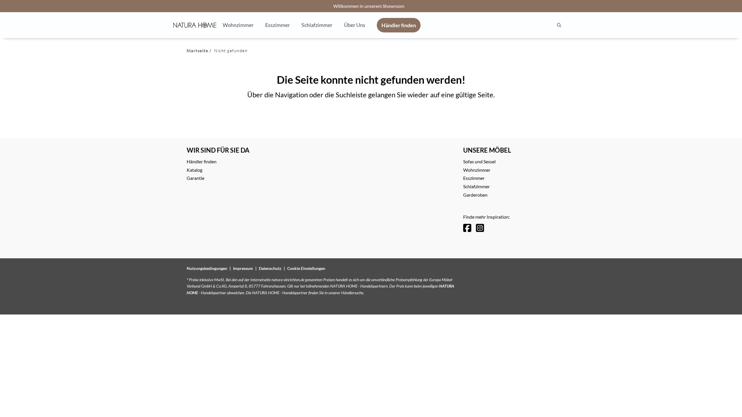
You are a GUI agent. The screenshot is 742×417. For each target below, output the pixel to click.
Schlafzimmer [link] (476, 186)
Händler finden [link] (202, 161)
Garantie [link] (195, 178)
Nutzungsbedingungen (207, 268)
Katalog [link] (194, 170)
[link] (238, 25)
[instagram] (480, 227)
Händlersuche (352, 292)
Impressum (243, 268)
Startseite (197, 50)
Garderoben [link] (475, 194)
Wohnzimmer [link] (476, 170)
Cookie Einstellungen (306, 268)
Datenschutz (270, 268)
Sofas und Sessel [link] (479, 161)
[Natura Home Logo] (195, 25)
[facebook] (467, 227)
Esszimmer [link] (474, 178)
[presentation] (558, 25)
